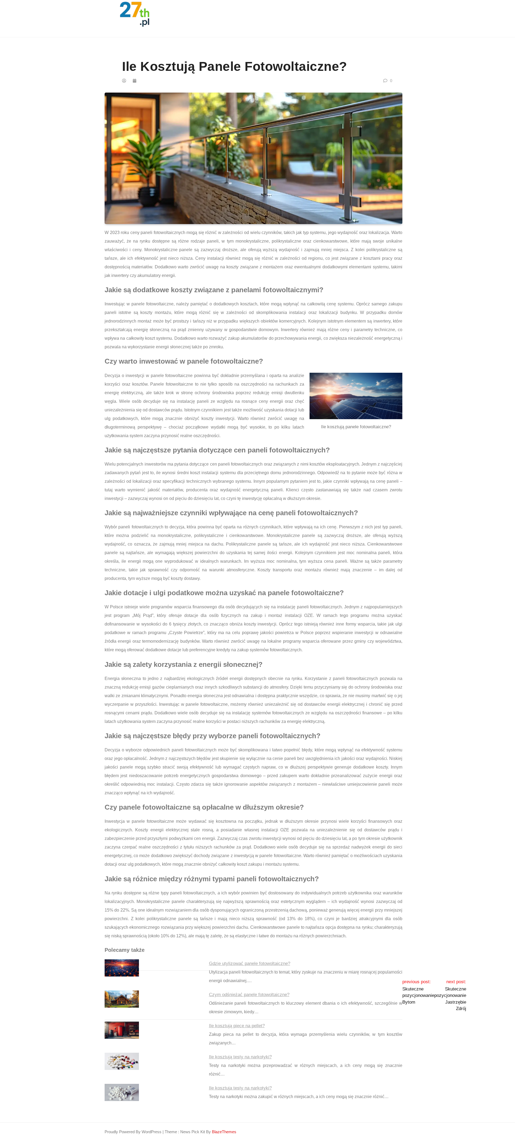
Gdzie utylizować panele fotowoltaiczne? (249, 963)
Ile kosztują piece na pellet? (237, 1025)
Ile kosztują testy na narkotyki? (240, 1056)
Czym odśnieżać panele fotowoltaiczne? (249, 994)
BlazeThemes (224, 1131)
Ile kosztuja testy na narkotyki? (240, 1088)
